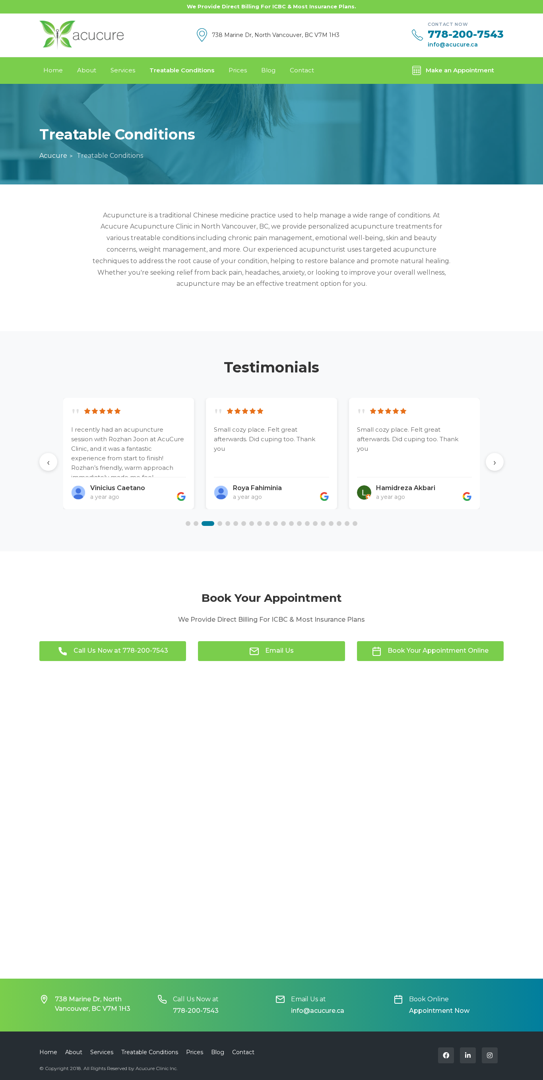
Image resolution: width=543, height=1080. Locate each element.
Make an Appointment (460, 70)
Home (53, 70)
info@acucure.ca (453, 44)
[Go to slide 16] (315, 523)
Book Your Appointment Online (438, 650)
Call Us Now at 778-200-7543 (121, 650)
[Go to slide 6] (235, 523)
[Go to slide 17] (323, 523)
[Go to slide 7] (243, 523)
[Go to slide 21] (355, 523)
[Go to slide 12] (283, 523)
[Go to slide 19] (339, 523)
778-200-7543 (466, 34)
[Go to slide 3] (208, 523)
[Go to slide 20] (347, 523)
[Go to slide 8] (251, 523)
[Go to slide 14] (299, 523)
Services (123, 70)
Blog (268, 70)
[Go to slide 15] (307, 523)
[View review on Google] (181, 496)
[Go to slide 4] (219, 523)
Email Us (279, 650)
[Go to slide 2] (196, 523)
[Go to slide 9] (259, 523)
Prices (238, 70)
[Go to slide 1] (188, 523)
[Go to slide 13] (291, 523)
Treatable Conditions (181, 70)
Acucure (53, 155)
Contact (302, 70)
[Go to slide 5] (227, 523)
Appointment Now (439, 1010)
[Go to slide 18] (331, 523)
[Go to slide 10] (267, 523)
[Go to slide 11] (275, 523)
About (86, 70)
